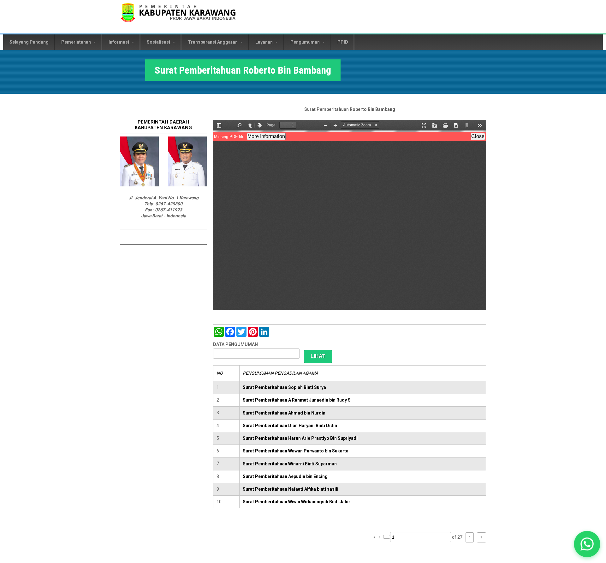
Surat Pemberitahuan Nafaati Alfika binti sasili (290, 489)
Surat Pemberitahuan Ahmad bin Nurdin (284, 412)
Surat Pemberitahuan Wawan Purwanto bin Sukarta (295, 450)
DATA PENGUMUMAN (235, 344)
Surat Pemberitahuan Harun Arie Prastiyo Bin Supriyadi (300, 438)
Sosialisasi (159, 42)
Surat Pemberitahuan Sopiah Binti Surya (284, 387)
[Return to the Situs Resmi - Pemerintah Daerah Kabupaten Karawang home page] (178, 16)
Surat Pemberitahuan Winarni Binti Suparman (290, 463)
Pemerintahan (76, 42)
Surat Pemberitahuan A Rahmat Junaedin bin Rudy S (297, 400)
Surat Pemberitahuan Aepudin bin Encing (285, 476)
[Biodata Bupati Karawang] (139, 184)
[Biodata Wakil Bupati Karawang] (187, 184)
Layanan (264, 42)
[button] (587, 544)
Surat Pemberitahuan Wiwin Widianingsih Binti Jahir (296, 501)
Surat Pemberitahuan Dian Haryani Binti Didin (290, 425)
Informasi (119, 42)
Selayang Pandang (29, 42)
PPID (342, 42)
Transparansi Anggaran (213, 42)
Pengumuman (305, 42)
